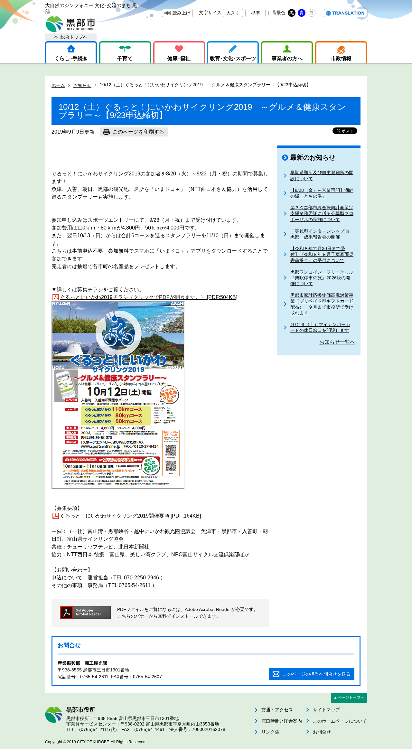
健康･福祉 (179, 58)
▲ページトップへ (348, 697)
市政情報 (341, 58)
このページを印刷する (138, 132)
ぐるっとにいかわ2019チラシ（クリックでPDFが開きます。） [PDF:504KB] (148, 297)
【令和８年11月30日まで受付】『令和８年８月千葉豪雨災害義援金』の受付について (321, 254)
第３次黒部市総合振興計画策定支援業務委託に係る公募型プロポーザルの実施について (321, 213)
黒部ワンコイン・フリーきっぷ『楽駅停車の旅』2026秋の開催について (321, 277)
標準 (255, 12)
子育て (125, 58)
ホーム (58, 85)
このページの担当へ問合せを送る (317, 674)
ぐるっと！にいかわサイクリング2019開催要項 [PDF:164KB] (130, 516)
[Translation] (345, 13)
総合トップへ (74, 37)
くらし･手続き (71, 58)
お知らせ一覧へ (337, 342)
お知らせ (82, 85)
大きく (233, 12)
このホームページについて (340, 721)
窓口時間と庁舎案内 (281, 721)
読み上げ (182, 12)
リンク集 (270, 732)
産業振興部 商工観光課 (82, 663)
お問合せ (322, 732)
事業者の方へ (287, 58)
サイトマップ (326, 709)
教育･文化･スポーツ (233, 58)
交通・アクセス (277, 709)
